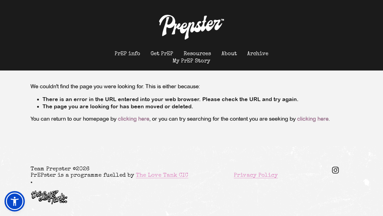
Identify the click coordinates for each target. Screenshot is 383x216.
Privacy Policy (256, 175)
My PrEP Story (191, 61)
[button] (14, 201)
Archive (257, 54)
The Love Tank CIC (162, 175)
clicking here (133, 119)
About (229, 54)
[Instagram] (335, 170)
